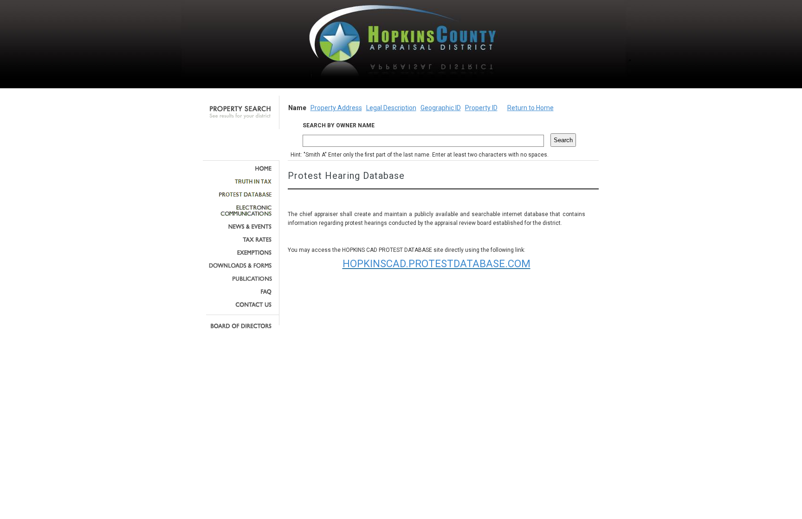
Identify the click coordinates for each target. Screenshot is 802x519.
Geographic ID (440, 108)
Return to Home (530, 108)
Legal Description (391, 108)
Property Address (336, 108)
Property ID (481, 108)
